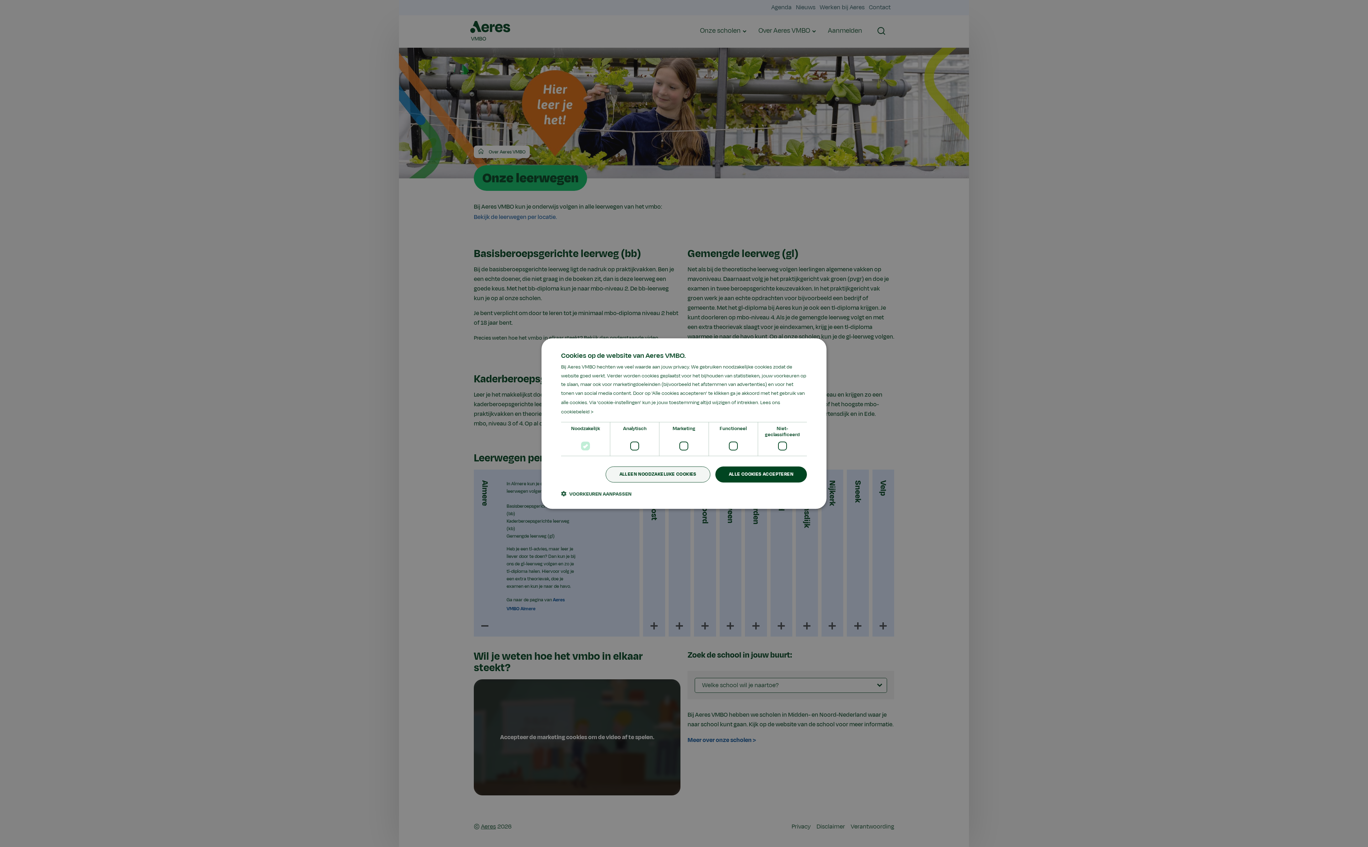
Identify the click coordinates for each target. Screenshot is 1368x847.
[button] (596, 494)
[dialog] (684, 423)
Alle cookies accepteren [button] (761, 474)
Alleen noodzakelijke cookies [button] (658, 474)
